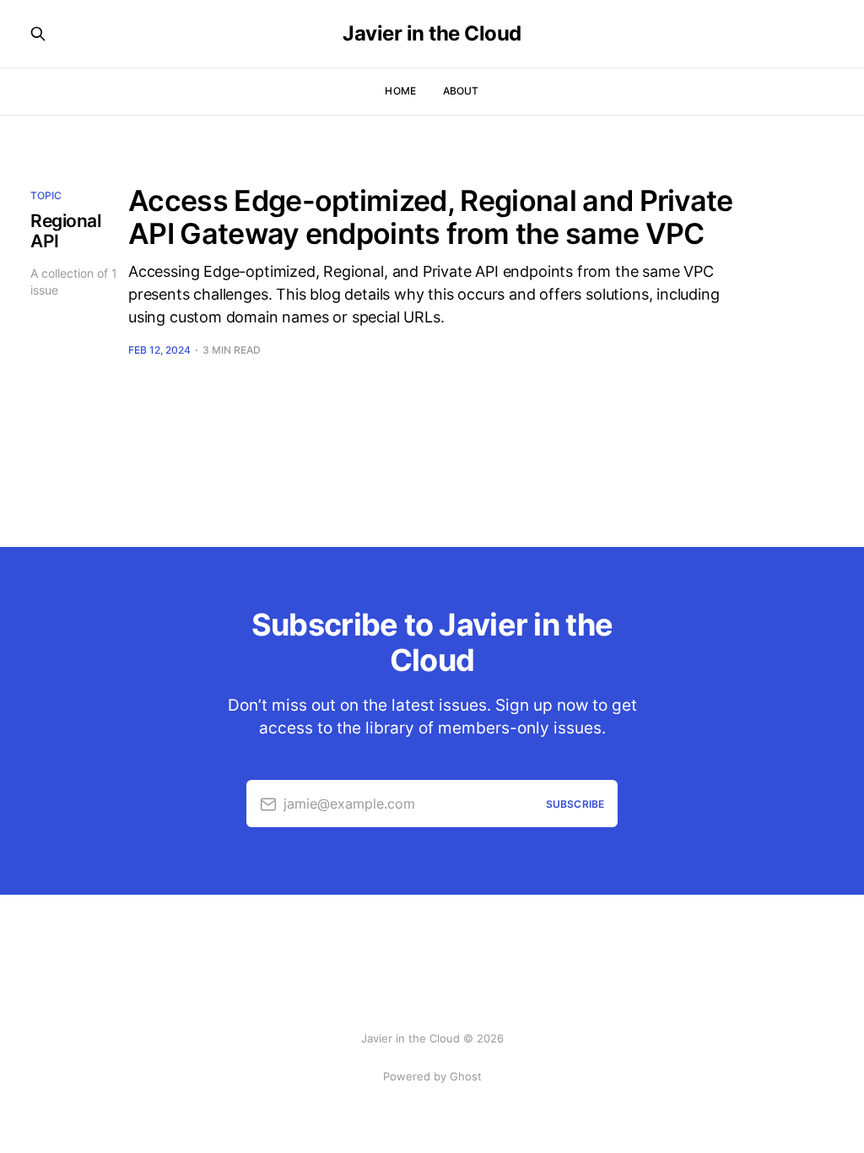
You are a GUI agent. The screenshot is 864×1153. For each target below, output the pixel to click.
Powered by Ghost (432, 1076)
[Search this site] (38, 33)
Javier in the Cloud (432, 34)
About (461, 90)
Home (400, 90)
